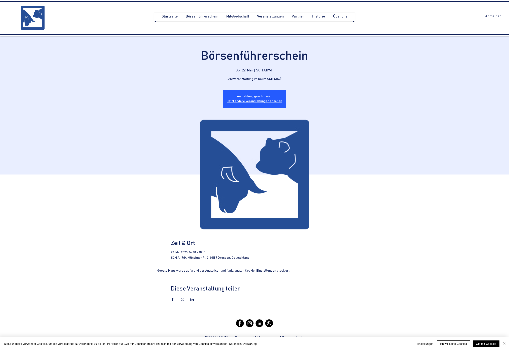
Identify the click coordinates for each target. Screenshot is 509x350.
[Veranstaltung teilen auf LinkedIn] (192, 299)
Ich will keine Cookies (453, 344)
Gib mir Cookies (486, 344)
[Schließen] (504, 343)
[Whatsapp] (269, 323)
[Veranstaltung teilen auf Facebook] (173, 299)
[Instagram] (250, 323)
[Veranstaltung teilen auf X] (182, 299)
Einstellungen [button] (425, 344)
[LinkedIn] (259, 323)
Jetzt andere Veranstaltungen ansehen (254, 101)
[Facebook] (240, 323)
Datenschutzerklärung (243, 344)
